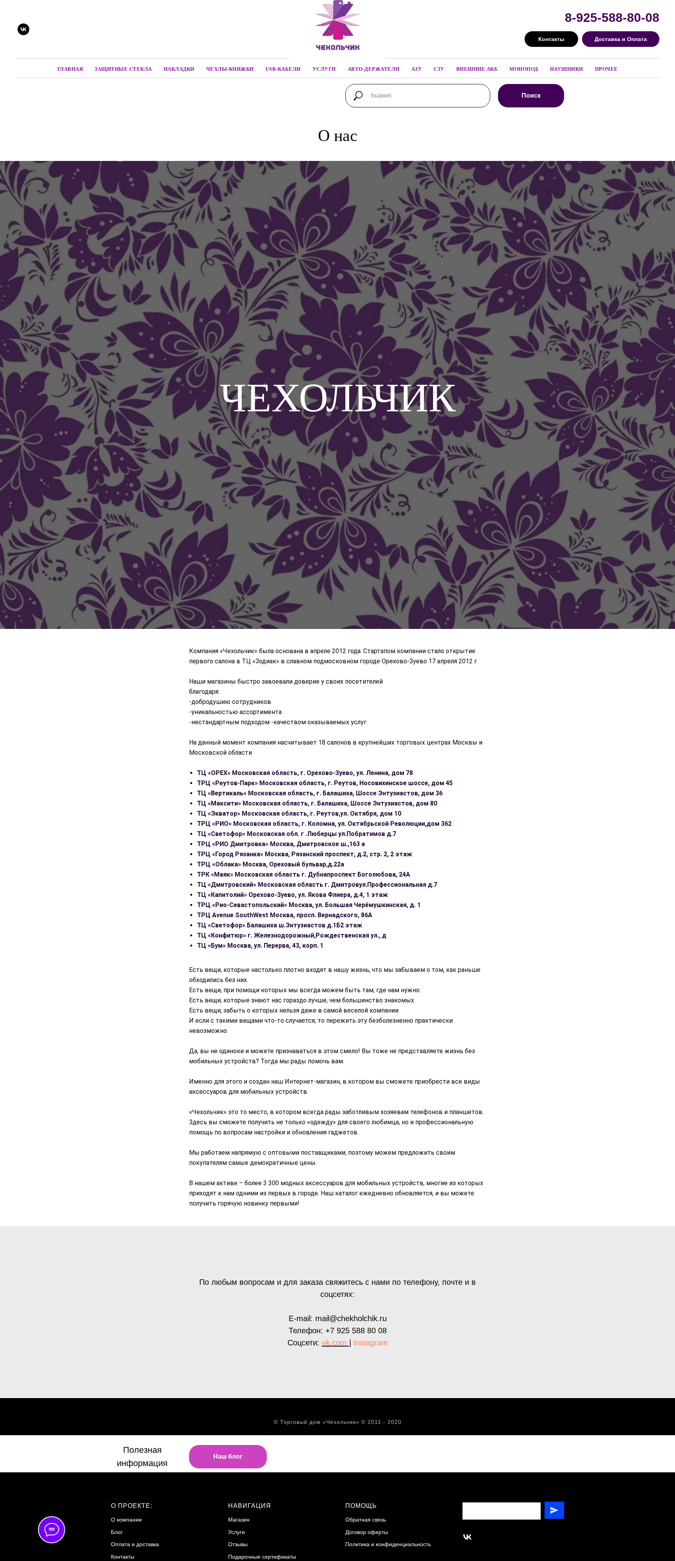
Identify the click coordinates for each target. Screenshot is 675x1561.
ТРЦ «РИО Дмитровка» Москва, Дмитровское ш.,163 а (281, 844)
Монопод (523, 68)
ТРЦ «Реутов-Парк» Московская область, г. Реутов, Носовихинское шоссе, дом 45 (325, 783)
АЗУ (416, 68)
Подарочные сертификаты (262, 1557)
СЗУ (439, 68)
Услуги (324, 68)
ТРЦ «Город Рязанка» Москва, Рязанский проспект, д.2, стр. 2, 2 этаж (304, 854)
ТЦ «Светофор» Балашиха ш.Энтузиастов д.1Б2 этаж (279, 925)
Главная (70, 68)
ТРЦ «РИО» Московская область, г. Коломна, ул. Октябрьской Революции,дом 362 (324, 823)
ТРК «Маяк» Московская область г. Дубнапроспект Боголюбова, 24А (303, 874)
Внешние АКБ (477, 68)
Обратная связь (365, 1519)
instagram (371, 1342)
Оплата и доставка (135, 1544)
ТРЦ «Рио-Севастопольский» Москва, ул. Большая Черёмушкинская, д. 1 (309, 905)
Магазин (239, 1519)
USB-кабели (283, 68)
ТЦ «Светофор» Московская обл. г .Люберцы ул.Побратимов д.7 (296, 834)
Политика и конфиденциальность (388, 1544)
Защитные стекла (123, 68)
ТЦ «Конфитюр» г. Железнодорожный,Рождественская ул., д (291, 935)
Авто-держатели (374, 68)
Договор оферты (366, 1532)
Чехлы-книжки (230, 68)
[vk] (23, 29)
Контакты (122, 1557)
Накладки (179, 68)
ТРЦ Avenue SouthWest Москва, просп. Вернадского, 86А (284, 915)
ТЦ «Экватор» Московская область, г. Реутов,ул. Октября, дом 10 (299, 813)
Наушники (566, 68)
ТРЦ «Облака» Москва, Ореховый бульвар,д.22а (270, 864)
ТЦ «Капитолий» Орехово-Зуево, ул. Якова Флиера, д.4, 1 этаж (292, 894)
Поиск (531, 95)
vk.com (334, 1342)
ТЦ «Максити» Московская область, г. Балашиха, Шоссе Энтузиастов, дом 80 (317, 803)
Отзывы (238, 1544)
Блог (117, 1532)
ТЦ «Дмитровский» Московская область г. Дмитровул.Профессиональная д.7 (317, 884)
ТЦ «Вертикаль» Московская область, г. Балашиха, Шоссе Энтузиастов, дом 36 (320, 793)
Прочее (606, 68)
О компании (126, 1519)
